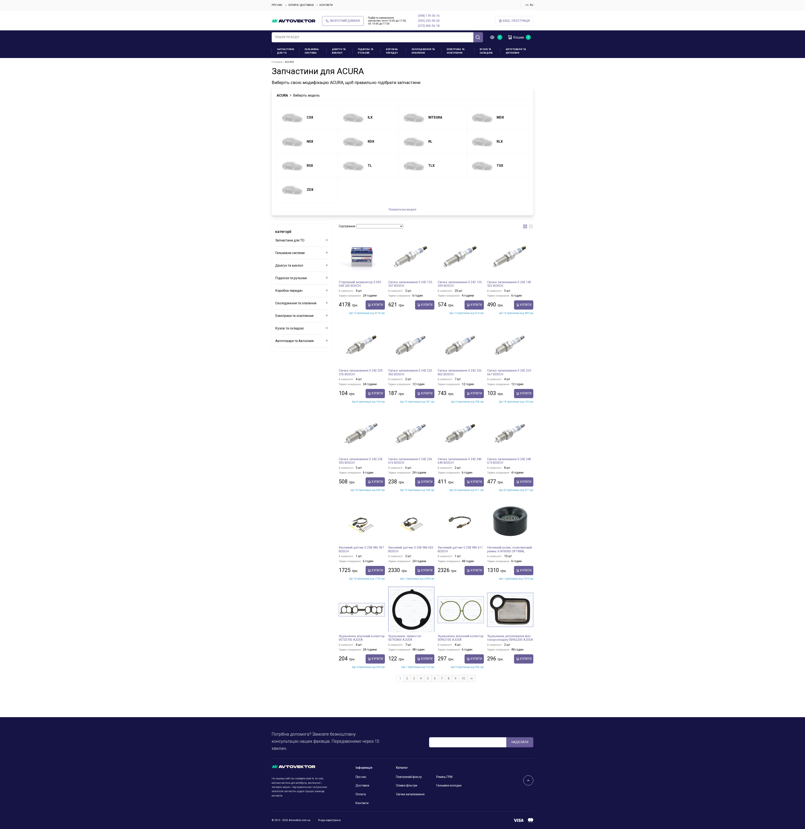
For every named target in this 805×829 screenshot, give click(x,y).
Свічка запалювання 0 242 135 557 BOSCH (410, 284)
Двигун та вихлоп (339, 51)
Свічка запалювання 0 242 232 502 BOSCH (410, 372)
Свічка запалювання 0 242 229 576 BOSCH (361, 372)
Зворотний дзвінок (345, 20)
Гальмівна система (312, 51)
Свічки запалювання (410, 794)
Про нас (277, 5)
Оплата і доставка (301, 5)
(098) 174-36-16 (429, 15)
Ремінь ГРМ (444, 777)
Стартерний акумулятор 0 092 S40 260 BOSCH (360, 284)
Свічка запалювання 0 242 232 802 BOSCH (460, 372)
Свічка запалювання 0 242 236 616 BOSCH (410, 461)
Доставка (362, 785)
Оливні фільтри (406, 785)
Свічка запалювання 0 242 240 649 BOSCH (460, 461)
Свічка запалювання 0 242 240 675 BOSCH (509, 461)
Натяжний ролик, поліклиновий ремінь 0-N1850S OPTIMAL (509, 549)
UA (526, 5)
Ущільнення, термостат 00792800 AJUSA (404, 638)
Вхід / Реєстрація (516, 20)
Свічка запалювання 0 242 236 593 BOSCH (361, 461)
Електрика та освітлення (456, 51)
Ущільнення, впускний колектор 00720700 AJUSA (362, 638)
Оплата (361, 794)
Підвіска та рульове (366, 51)
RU (531, 5)
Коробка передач (392, 51)
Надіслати (520, 742)
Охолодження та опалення (423, 51)
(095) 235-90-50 (429, 20)
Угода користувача (329, 820)
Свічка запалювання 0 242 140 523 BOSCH (509, 284)
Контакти (326, 5)
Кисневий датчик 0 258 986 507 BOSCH (361, 549)
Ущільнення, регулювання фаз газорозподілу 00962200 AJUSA (510, 638)
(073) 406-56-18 (429, 25)
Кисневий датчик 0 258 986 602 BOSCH (410, 549)
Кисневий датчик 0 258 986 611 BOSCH (460, 549)
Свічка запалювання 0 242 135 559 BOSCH (460, 284)
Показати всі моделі (402, 209)
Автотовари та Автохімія (516, 51)
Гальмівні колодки (448, 785)
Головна (277, 61)
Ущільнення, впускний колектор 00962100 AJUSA (461, 638)
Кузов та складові (486, 51)
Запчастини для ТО (285, 51)
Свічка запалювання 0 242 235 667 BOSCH (509, 372)
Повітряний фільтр (409, 777)
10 (463, 678)
